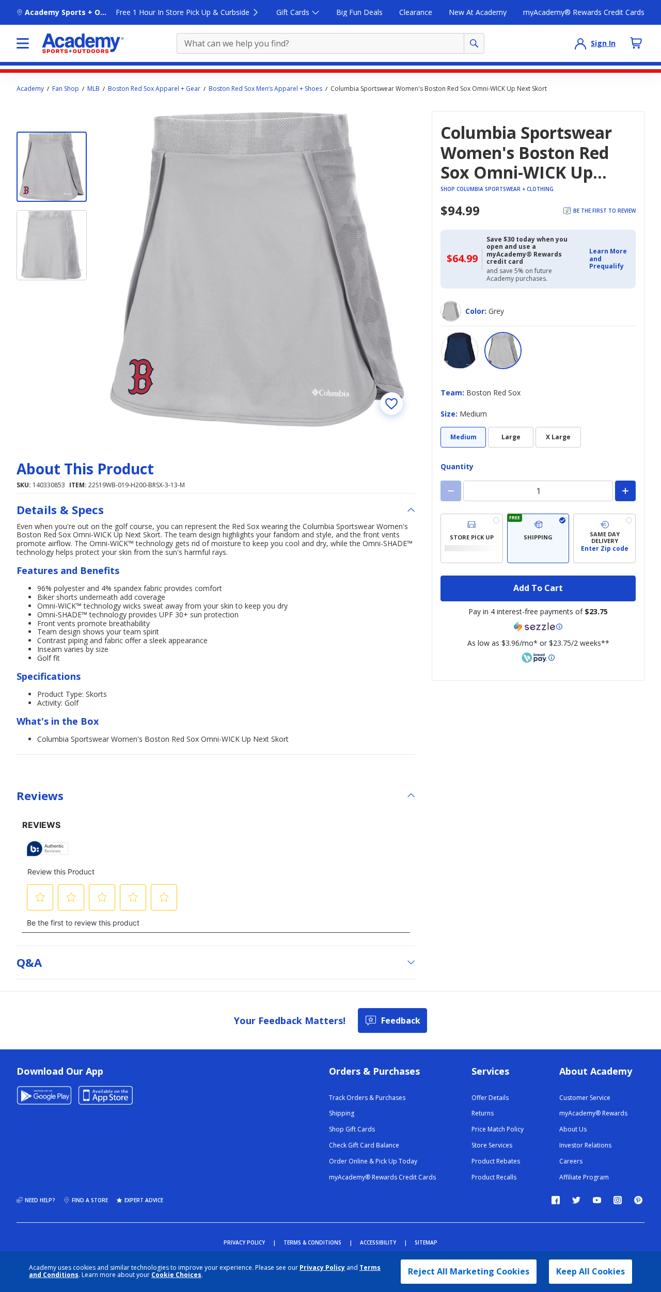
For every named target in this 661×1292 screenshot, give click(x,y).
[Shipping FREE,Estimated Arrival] (538, 538)
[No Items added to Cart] (636, 43)
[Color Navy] (459, 350)
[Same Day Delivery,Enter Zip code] (604, 538)
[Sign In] (580, 43)
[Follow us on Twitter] (576, 1200)
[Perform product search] (474, 43)
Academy (30, 88)
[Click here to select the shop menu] (23, 43)
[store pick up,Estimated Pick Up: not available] (471, 538)
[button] (609, 259)
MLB (93, 88)
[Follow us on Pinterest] (638, 1200)
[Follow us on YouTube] (597, 1200)
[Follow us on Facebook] (555, 1200)
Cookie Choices (176, 1275)
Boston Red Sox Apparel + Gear (154, 88)
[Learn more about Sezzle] (538, 626)
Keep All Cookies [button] (590, 1271)
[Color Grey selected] (503, 350)
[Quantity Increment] (625, 491)
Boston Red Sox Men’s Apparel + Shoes (265, 88)
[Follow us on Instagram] (617, 1200)
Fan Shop (65, 88)
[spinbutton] (538, 491)
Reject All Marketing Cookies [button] (468, 1271)
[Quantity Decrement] (450, 491)
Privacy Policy (322, 1267)
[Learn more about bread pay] (538, 657)
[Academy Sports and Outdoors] (82, 43)
